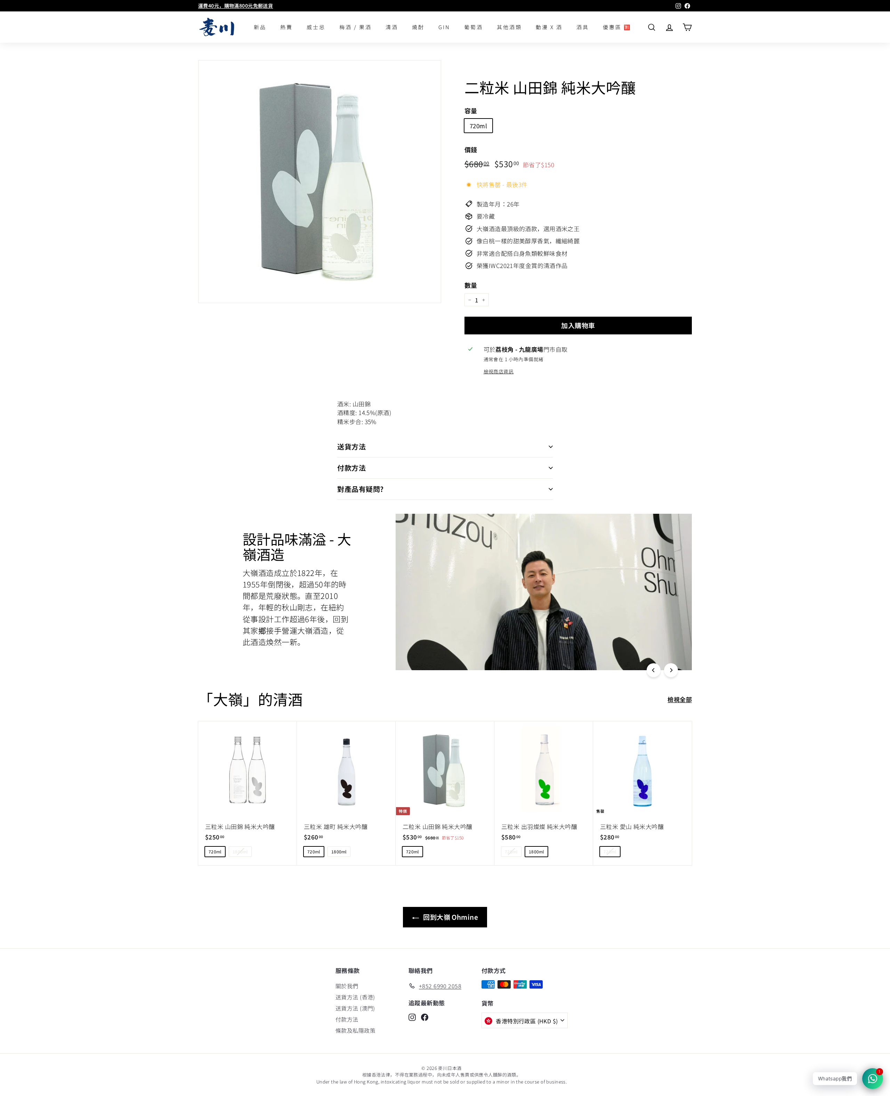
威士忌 (316, 27)
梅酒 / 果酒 (355, 27)
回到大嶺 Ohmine (450, 917)
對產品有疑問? (360, 489)
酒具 (582, 27)
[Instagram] (412, 1016)
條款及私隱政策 (355, 1030)
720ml (478, 125)
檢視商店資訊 (499, 371)
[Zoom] (320, 181)
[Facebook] (424, 1016)
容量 (470, 110)
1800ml (240, 851)
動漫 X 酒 (549, 27)
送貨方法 (351, 446)
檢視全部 (680, 699)
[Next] (671, 670)
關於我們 (346, 986)
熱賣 (286, 27)
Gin (444, 27)
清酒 (392, 27)
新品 (260, 27)
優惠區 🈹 (617, 27)
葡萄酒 (473, 27)
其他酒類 (509, 27)
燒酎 (418, 27)
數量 (470, 285)
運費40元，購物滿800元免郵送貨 (235, 5)
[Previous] (654, 670)
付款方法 (351, 468)
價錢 (470, 149)
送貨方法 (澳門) (355, 1008)
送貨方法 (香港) (355, 997)
